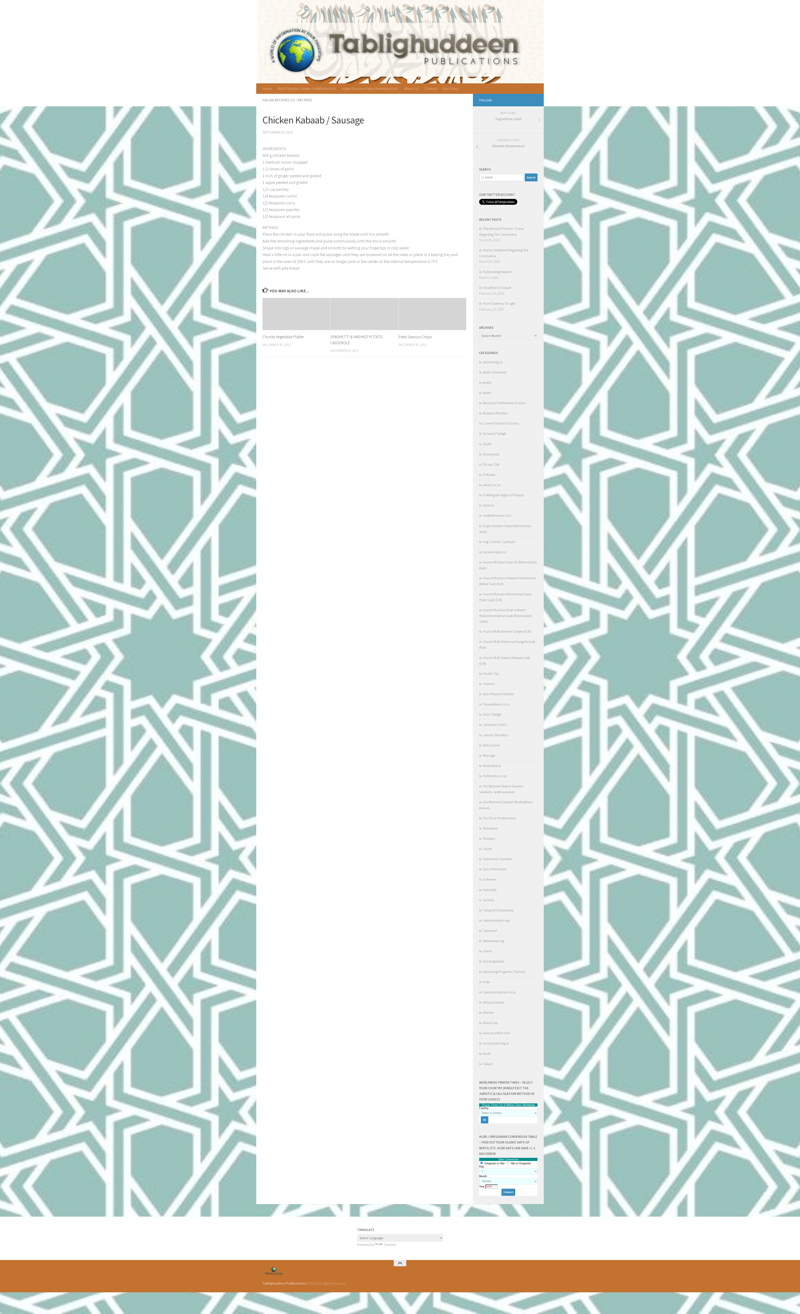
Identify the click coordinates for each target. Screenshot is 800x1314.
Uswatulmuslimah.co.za (499, 992)
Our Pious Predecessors (499, 818)
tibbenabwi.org (493, 940)
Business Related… (496, 413)
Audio (487, 392)
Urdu (486, 982)
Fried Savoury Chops (415, 336)
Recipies (305, 100)
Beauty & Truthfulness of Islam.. (504, 403)
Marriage (489, 755)
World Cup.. (491, 1022)
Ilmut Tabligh (492, 714)
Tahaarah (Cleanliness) (498, 910)
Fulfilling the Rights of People (503, 495)
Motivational (492, 765)
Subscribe (490, 889)
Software (489, 879)
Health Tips (491, 673)
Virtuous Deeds (493, 1002)
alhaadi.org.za (492, 362)
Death (487, 444)
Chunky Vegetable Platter (283, 336)
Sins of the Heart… (496, 869)
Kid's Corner (491, 745)
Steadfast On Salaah (497, 287)
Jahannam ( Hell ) (495, 724)
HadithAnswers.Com (497, 515)
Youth (487, 1053)
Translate (389, 1244)
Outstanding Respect (497, 271)
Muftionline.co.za (495, 776)
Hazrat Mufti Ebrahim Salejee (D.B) (507, 631)
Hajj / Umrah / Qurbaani (499, 541)
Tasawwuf (490, 930)
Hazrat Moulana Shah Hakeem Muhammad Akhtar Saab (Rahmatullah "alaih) (505, 616)
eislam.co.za (491, 484)
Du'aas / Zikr (491, 464)
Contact (431, 88)
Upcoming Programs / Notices (504, 971)
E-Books (489, 474)
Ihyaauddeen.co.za (496, 704)
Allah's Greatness (494, 372)
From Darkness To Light (499, 303)
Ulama (487, 951)
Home (267, 88)
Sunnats (488, 900)
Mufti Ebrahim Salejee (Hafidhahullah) (307, 88)
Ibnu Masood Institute (498, 694)
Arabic (487, 382)
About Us (411, 88)
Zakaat (487, 1064)
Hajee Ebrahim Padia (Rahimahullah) (370, 88)
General (488, 505)
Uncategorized (493, 961)
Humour (489, 683)
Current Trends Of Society (501, 423)
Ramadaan (490, 828)
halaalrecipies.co (278, 100)
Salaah (487, 848)
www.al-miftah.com (496, 1033)
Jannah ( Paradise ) (495, 735)
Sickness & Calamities (497, 859)
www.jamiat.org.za (496, 1043)
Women (488, 1012)
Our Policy (451, 88)
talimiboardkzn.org (496, 920)
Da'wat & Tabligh (494, 433)
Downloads (491, 454)
